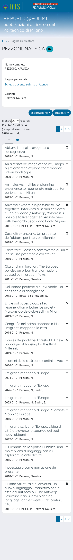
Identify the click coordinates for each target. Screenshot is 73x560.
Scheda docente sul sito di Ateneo (26, 84)
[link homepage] (12, 6)
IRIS (4, 41)
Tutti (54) (61, 113)
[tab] (9, 140)
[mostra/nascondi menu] (69, 6)
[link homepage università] (45, 6)
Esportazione (39, 113)
